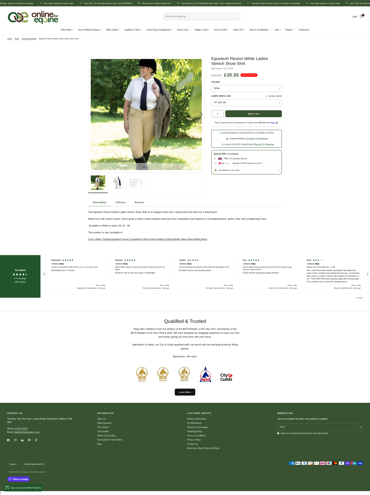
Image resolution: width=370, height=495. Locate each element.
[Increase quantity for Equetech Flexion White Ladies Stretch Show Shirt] (221, 114)
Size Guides (103, 431)
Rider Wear (66, 29)
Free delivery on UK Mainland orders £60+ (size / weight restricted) (187, 3)
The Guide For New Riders (110, 439)
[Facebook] (10, 440)
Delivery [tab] (120, 202)
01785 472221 (21, 428)
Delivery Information (196, 419)
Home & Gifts (220, 29)
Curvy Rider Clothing (99, 239)
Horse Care (182, 29)
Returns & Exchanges (197, 427)
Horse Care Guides (106, 435)
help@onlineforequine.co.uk (27, 432)
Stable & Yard (201, 29)
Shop (17, 39)
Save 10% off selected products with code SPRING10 (84, 3)
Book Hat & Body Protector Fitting (203, 448)
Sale (277, 29)
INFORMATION (105, 413)
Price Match (103, 427)
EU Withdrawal (194, 423)
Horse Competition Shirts (135, 239)
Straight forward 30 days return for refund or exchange (251, 3)
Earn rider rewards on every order (34, 3)
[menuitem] (67, 30)
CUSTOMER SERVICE (199, 413)
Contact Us (192, 444)
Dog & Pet (238, 29)
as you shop (231, 170)
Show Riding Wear (29, 39)
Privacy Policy (194, 439)
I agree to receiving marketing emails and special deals (304, 433)
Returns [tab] (139, 202)
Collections (304, 29)
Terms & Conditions (196, 435)
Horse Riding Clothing (162, 239)
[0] (361, 16)
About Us (101, 419)
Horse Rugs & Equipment (158, 29)
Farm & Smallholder (258, 29)
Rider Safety (112, 29)
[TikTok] (38, 440)
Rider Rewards (104, 423)
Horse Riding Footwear (89, 29)
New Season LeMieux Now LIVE (132, 3)
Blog (99, 444)
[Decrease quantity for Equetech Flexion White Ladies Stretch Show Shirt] (213, 114)
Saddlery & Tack (132, 29)
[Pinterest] (31, 440)
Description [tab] (100, 202)
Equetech (116, 239)
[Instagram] (17, 440)
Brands (288, 29)
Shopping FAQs (194, 431)
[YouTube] (24, 440)
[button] (92, 114)
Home (9, 39)
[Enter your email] (360, 426)
